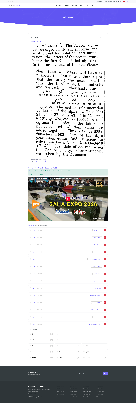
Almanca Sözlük (60, 386)
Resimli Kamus (100, 386)
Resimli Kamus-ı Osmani (95, 309)
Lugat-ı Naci (97, 252)
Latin (81, 5)
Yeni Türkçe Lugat (96, 288)
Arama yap (114, 1)
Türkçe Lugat (100, 394)
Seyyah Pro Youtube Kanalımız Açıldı (42, 168)
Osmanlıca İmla (100, 396)
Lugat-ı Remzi (97, 273)
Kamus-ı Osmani (60, 396)
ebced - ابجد (31, 225)
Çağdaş (100, 1)
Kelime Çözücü (107, 1)
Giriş (120, 1)
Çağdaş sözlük (47, 161)
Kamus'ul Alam (73, 388)
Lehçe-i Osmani (97, 237)
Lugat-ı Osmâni (86, 396)
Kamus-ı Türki (97, 230)
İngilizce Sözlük (36, 41)
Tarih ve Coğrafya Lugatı (95, 259)
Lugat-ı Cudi (97, 317)
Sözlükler (66, 5)
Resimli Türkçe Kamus (95, 295)
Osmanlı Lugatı (86, 394)
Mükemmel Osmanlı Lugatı (95, 324)
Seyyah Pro (31, 170)
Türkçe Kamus (100, 388)
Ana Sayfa (58, 5)
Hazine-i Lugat (59, 388)
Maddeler (74, 5)
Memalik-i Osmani (87, 391)
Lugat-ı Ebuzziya (97, 302)
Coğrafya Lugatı (100, 391)
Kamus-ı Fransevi (97, 266)
